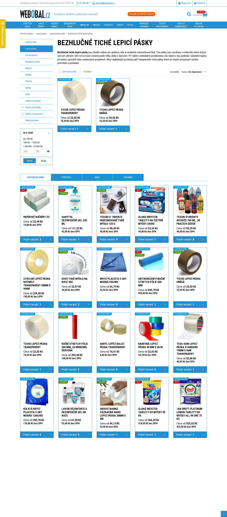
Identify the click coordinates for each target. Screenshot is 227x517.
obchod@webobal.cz (105, 3)
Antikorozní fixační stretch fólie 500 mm (151, 282)
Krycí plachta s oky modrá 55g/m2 (113, 280)
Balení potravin (32, 120)
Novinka (87, 71)
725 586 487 (84, 3)
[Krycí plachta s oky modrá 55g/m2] (113, 262)
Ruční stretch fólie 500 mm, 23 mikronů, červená (75, 347)
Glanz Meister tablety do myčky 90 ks (151, 412)
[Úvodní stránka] (35, 14)
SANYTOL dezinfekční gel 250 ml (74, 220)
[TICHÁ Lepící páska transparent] (74, 92)
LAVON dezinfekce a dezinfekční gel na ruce (74, 412)
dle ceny (28, 132)
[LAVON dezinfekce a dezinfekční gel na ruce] (75, 392)
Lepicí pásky (41, 33)
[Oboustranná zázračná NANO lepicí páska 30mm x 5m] (113, 392)
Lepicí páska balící (57, 33)
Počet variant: (69, 128)
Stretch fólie (30, 42)
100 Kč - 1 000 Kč (31, 142)
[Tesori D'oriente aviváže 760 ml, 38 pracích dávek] (190, 200)
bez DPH (196, 15)
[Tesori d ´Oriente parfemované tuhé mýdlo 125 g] (113, 200)
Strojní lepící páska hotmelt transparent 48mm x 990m (36, 283)
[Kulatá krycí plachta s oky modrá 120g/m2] (36, 392)
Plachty (28, 81)
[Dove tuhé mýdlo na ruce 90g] (75, 262)
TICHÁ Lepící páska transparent (73, 111)
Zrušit (43, 160)
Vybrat (30, 160)
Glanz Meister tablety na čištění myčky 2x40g (150, 220)
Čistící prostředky (33, 107)
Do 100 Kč (28, 138)
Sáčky (28, 87)
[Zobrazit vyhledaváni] (189, 14)
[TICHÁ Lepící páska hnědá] (113, 92)
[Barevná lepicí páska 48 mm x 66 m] (151, 327)
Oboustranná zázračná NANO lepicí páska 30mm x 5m (113, 414)
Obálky (28, 74)
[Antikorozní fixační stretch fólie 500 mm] (151, 262)
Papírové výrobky (33, 100)
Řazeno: (192, 72)
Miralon (28, 68)
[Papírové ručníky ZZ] (36, 200)
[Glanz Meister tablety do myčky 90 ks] (151, 392)
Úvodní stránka (26, 33)
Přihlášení (201, 3)
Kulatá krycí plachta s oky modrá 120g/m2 (33, 412)
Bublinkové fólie (32, 61)
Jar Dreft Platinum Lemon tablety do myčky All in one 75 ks (189, 414)
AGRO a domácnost (34, 113)
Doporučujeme (69, 71)
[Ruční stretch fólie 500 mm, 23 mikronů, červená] (75, 327)
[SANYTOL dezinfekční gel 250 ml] (75, 200)
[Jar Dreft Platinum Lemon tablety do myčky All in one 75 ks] (190, 392)
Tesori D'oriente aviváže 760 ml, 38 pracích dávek (188, 220)
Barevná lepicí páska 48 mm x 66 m (150, 345)
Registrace (186, 3)
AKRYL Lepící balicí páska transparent (113, 345)
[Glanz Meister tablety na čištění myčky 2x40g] (151, 200)
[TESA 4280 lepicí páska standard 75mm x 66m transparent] (190, 327)
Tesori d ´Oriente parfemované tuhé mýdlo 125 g (112, 220)
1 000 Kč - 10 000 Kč (33, 146)
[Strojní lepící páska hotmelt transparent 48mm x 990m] (36, 262)
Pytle (27, 94)
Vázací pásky (31, 55)
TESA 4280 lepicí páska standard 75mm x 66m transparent (187, 349)
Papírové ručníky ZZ (36, 217)
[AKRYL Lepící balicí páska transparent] (113, 327)
